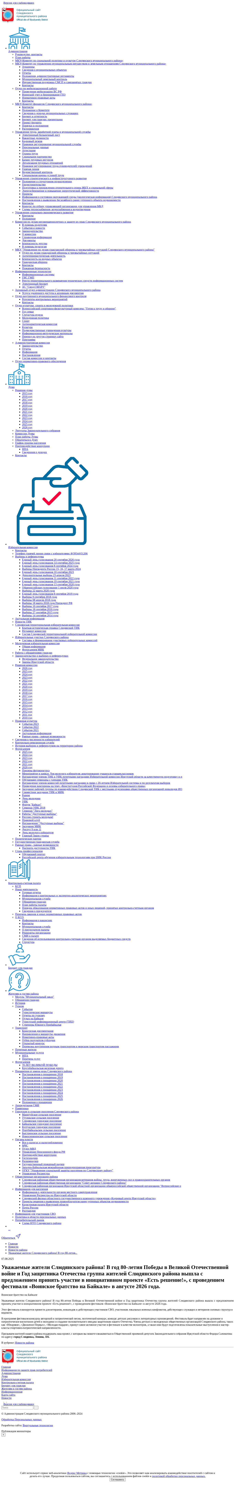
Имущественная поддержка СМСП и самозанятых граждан (57, 82)
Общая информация (33, 646)
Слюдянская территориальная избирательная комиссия (47, 624)
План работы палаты (34, 904)
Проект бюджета (31, 122)
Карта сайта (8, 1394)
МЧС (25, 1145)
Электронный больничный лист (41, 134)
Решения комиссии (26, 665)
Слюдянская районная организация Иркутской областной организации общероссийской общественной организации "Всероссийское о (101, 1185)
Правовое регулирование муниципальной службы (51, 144)
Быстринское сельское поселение (41, 1133)
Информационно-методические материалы (47, 333)
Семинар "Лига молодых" (37, 810)
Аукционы (28, 66)
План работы (22, 57)
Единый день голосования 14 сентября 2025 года (51, 562)
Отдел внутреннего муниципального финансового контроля (50, 296)
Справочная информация (37, 237)
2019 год (27, 405)
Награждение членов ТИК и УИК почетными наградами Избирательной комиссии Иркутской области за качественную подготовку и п (102, 776)
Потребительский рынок (29, 1220)
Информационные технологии (33, 271)
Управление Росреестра (36, 1173)
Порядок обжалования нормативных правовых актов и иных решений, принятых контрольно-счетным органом (88, 907)
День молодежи (31, 798)
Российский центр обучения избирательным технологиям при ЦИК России (66, 857)
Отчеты (26, 72)
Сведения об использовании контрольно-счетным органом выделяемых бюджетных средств (76, 938)
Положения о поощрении (37, 1102)
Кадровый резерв (32, 141)
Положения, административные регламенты (48, 76)
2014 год (27, 705)
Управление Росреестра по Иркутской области (49, 1195)
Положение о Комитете (36, 110)
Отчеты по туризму (33, 1015)
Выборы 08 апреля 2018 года (39, 600)
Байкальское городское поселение (42, 1123)
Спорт (25, 320)
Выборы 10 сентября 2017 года (40, 606)
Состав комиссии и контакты (39, 358)
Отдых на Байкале (33, 1018)
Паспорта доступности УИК (38, 848)
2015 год (27, 393)
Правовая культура (26, 720)
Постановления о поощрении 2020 (42, 1080)
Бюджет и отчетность (34, 116)
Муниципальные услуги (29, 1052)
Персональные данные (35, 147)
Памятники (22, 1108)
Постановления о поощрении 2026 (42, 1099)
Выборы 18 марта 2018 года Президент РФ (47, 603)
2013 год (27, 708)
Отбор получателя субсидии (38, 1040)
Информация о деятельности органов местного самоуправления (59, 1192)
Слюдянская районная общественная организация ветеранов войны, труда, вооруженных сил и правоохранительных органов (96, 1179)
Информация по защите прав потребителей (26, 1370)
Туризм (19, 1006)
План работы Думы (26, 436)
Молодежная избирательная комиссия (37, 643)
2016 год (27, 396)
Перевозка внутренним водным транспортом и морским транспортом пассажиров (70, 1046)
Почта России (30, 1207)
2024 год (27, 421)
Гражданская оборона (34, 262)
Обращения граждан (34, 901)
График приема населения (30, 442)
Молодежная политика (35, 317)
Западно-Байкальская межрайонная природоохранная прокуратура (61, 1167)
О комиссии (29, 234)
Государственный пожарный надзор (43, 1164)
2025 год (27, 424)
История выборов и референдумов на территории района (49, 745)
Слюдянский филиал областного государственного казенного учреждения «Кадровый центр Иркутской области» (89, 1198)
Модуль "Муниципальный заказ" (34, 996)
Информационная (11, 1391)
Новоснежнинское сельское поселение (44, 1136)
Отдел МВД (29, 1148)
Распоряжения (30, 128)
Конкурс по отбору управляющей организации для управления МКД (62, 206)
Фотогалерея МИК (33, 649)
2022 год (27, 415)
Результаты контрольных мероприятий (44, 299)
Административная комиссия (32, 342)
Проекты (27, 193)
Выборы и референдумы (29, 556)
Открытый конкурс (33, 1043)
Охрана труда (30, 153)
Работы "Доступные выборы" (39, 813)
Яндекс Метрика (77, 1473)
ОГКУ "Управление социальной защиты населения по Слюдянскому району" (67, 1170)
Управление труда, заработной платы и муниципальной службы (53, 131)
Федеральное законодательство (40, 658)
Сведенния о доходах (34, 452)
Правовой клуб (31, 820)
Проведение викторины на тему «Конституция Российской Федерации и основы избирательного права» (84, 786)
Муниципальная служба (36, 898)
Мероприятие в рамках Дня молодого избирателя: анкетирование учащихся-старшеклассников (78, 773)
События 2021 (30, 730)
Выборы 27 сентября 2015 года (40, 612)
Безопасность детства (34, 243)
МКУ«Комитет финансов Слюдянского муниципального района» (53, 103)
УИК (25, 801)
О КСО (19, 917)
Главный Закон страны (35, 835)
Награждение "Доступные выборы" (43, 823)
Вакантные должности (35, 138)
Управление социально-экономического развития (44, 212)
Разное (26, 795)
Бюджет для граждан (20, 967)
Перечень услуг (31, 1058)
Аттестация (28, 150)
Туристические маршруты (37, 1012)
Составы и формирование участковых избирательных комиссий (59, 640)
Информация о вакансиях (37, 920)
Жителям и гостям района (23, 993)
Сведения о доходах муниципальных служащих (50, 113)
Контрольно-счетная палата (24, 883)
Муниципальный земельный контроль (44, 79)
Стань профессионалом (29, 851)
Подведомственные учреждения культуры (46, 330)
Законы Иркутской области (38, 662)
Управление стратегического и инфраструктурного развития (51, 178)
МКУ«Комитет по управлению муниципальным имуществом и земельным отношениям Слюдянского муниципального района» (90, 63)
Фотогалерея (22, 748)
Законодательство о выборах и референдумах (41, 655)
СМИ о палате (30, 935)
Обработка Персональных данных (21, 1419)
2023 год (27, 418)
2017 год (27, 399)
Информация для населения (31, 1189)
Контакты (28, 85)
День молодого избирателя (38, 832)
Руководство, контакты (28, 54)
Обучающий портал (33, 854)
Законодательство (32, 231)
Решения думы (24, 390)
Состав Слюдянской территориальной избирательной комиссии (59, 634)
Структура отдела (32, 314)
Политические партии (28, 838)
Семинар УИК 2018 (33, 807)
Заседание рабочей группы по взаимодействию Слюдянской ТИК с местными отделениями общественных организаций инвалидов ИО (102, 789)
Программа (28, 339)
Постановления (31, 355)
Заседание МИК (31, 826)
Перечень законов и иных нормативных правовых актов (48, 914)
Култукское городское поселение (41, 1127)
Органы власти (24, 1139)
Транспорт (21, 1027)
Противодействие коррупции (32, 446)
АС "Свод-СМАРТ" (33, 286)
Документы (29, 240)
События (27, 1009)
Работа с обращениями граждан (33, 652)
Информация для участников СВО (35, 1213)
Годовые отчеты (31, 892)
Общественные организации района (36, 1176)
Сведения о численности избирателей (37, 739)
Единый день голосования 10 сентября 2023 (48, 572)
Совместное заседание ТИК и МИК (43, 792)
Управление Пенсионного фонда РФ (43, 1151)
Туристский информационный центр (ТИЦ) (48, 1021)
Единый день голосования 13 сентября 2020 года (51, 584)
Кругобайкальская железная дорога (42, 1068)
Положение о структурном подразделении (47, 181)
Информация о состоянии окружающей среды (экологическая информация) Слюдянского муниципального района (89, 196)
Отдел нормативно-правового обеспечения (40, 361)
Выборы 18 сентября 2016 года (40, 609)
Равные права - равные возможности (43, 736)
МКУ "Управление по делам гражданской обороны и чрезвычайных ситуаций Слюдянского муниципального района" (85, 249)
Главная (6, 1366)
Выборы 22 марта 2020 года (38, 590)
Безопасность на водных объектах (42, 258)
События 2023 (30, 724)
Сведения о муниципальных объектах (44, 69)
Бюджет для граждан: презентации (42, 119)
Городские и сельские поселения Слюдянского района (47, 1111)
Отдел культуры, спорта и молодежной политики (44, 305)
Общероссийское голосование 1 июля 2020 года (50, 587)
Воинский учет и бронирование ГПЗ (43, 94)
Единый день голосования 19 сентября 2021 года (51, 581)
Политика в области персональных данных (40, 1216)
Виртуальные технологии (38, 1425)
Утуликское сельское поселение (40, 1117)
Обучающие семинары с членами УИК (45, 779)
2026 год (27, 427)
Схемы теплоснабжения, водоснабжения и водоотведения (56, 209)
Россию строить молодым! (37, 817)
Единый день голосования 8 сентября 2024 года (50, 565)
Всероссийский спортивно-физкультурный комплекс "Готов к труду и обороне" (69, 308)
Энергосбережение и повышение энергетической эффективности (60, 190)
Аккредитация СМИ (27, 1105)
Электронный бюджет (35, 283)
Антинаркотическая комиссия (39, 324)
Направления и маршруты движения (43, 1034)
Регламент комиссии (34, 631)
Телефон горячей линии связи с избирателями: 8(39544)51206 (51, 553)
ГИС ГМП (28, 277)
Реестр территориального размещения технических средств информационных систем (72, 280)
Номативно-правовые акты (38, 1037)
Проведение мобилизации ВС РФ (42, 91)
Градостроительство (34, 184)
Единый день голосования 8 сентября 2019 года (50, 593)
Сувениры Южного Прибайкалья (41, 1024)
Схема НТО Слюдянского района (41, 1223)
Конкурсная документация (37, 1030)
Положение (29, 218)
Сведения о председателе (37, 911)
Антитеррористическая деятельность (43, 255)
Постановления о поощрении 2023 (42, 1089)
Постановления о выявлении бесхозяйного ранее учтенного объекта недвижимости (71, 200)
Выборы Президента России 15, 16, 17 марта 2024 (51, 569)
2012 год (27, 711)
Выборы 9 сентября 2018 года (39, 596)
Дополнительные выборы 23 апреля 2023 (46, 575)
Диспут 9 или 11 (31, 829)
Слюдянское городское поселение (42, 1120)
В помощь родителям (34, 224)
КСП (18, 886)
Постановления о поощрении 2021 (42, 1083)
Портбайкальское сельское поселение (44, 1130)
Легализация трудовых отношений (42, 162)
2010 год (27, 717)
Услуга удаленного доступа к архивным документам (53, 293)
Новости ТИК (23, 621)
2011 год (27, 714)
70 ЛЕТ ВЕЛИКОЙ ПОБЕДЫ (39, 1065)
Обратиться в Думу (26, 439)
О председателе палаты (35, 929)
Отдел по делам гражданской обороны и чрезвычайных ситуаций (60, 252)
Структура (28, 942)
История (20, 1003)
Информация (29, 351)
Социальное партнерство (37, 156)
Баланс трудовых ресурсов (37, 159)
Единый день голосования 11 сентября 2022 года (50, 578)
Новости (6, 1397)
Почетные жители (25, 1049)
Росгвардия (28, 1210)
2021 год (27, 411)
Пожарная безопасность (36, 268)
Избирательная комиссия (23, 547)
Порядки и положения (35, 125)
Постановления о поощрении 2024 (42, 1092)
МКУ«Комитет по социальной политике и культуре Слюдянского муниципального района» (69, 60)
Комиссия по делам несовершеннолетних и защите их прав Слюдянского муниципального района (73, 221)
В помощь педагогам (34, 246)
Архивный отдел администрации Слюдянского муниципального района (57, 289)
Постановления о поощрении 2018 (42, 1074)
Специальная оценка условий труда (43, 175)
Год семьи (28, 311)
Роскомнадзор (30, 1161)
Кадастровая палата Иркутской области (45, 1204)
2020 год (27, 408)
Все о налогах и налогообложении (42, 1142)
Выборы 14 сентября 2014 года (40, 615)
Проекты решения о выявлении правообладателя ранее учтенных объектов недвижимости (75, 1201)
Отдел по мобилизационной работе (36, 88)
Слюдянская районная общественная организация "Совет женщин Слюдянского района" (74, 1182)
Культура (27, 327)
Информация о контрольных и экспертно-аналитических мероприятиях (64, 895)
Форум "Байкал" (31, 804)
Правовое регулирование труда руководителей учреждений (57, 165)
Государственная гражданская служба (37, 841)
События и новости (33, 227)
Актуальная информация (29, 618)
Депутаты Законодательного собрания (37, 430)
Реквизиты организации (36, 932)
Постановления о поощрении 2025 (42, 1096)
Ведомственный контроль (37, 172)
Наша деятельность (26, 889)
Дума (11, 387)
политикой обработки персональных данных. (179, 1476)
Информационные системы (38, 274)
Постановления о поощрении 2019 (42, 1077)
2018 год (27, 402)
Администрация (17, 51)
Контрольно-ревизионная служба (34, 742)
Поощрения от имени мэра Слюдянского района (43, 1071)
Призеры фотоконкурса (36, 770)
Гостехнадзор (30, 1158)
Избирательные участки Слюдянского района (42, 637)
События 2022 (30, 727)
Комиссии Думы (25, 433)
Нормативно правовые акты (38, 97)
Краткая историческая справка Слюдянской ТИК (51, 627)
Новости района (24, 1342)
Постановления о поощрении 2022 (42, 1086)
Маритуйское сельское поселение (41, 1114)
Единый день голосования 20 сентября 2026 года (51, 559)
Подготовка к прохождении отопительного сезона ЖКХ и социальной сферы (67, 187)
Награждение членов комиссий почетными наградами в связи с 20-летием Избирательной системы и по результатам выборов (96, 782)
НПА (25, 449)
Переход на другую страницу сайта (42, 336)
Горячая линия (30, 169)
